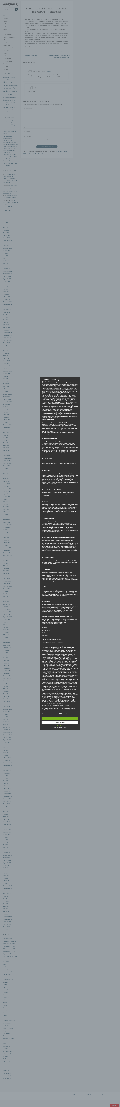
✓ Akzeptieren (59, 718)
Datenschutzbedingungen (60, 727)
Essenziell (46, 713)
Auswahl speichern (60, 722)
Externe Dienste (65, 713)
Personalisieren (60, 725)
